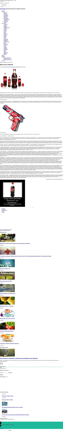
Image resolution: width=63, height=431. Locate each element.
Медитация (6, 17)
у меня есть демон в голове (7, 395)
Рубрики (3, 11)
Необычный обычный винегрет (7, 331)
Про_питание (6, 18)
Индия (5, 32)
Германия (5, 29)
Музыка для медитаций (8, 59)
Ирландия (5, 33)
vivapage (5, 418)
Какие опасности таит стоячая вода (7, 293)
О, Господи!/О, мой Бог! (5, 230)
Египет (5, 31)
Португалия (6, 44)
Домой (1, 62)
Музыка (3, 56)
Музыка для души (7, 58)
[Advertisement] (31, 222)
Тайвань (5, 47)
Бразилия (5, 26)
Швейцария (6, 52)
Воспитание (6, 16)
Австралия (6, 24)
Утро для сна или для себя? (6, 281)
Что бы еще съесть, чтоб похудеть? (7, 318)
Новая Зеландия (6, 41)
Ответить (1, 428)
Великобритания (7, 27)
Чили (5, 51)
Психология (6, 15)
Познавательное (6, 19)
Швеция (5, 53)
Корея (5, 38)
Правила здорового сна (5, 268)
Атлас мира (4, 23)
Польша (5, 43)
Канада (5, 36)
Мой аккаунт (4, 4)
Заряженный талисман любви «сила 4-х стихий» (12, 407)
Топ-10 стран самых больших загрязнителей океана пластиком (15, 414)
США (5, 46)
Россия (5, 45)
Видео (3, 55)
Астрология (6, 21)
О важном (5, 20)
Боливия (5, 25)
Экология (5, 12)
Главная (3, 10)
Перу (5, 42)
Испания (5, 34)
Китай (5, 37)
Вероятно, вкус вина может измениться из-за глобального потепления (15, 243)
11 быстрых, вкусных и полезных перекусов (9, 343)
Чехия (5, 50)
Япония (5, 54)
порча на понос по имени (7, 399)
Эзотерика (5, 14)
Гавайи (5, 28)
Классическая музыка (7, 57)
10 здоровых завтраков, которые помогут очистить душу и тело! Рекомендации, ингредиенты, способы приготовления (25, 256)
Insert (10, 430)
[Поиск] (0, 1)
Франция (5, 49)
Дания (5, 30)
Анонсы (3, 60)
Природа (5, 13)
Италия (5, 35)
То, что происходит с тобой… (6, 229)
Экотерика (3, 8)
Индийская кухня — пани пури (6, 306)
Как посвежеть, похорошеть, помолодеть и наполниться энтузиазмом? (19, 358)
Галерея (5, 22)
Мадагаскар (6, 39)
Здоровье (4, 62)
